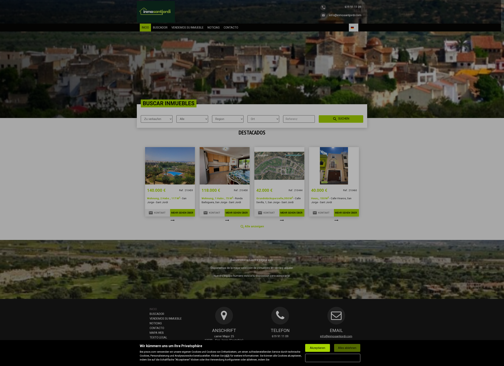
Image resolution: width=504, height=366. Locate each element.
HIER (227, 355)
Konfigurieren (332, 358)
